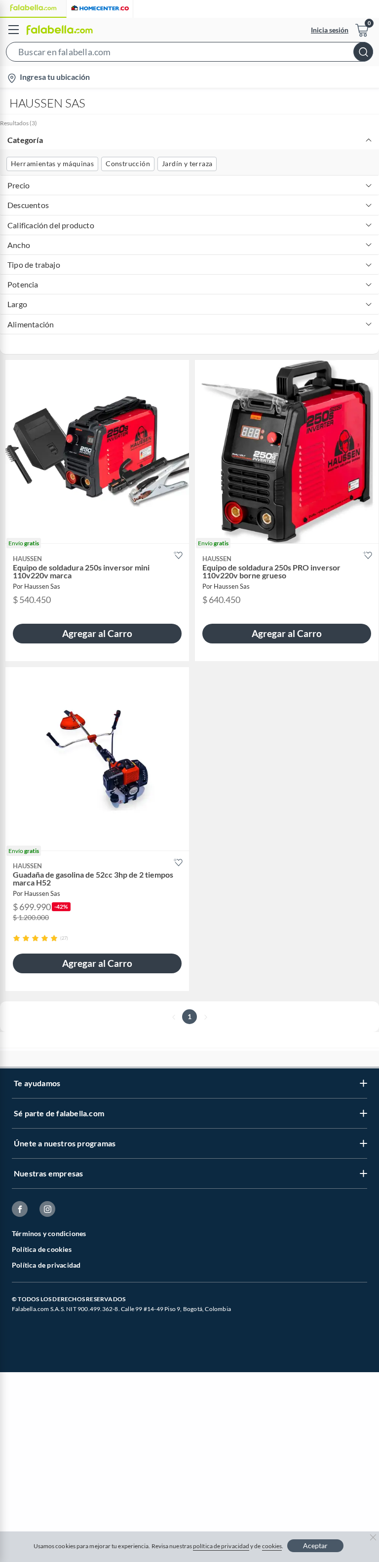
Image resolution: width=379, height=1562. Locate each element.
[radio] (16, 938)
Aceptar (315, 1545)
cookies (272, 1546)
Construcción (128, 163)
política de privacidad (221, 1546)
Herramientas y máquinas (52, 163)
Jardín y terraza (187, 163)
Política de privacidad (46, 1265)
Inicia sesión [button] (329, 30)
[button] (189, 54)
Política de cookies (42, 1249)
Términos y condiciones (49, 1233)
